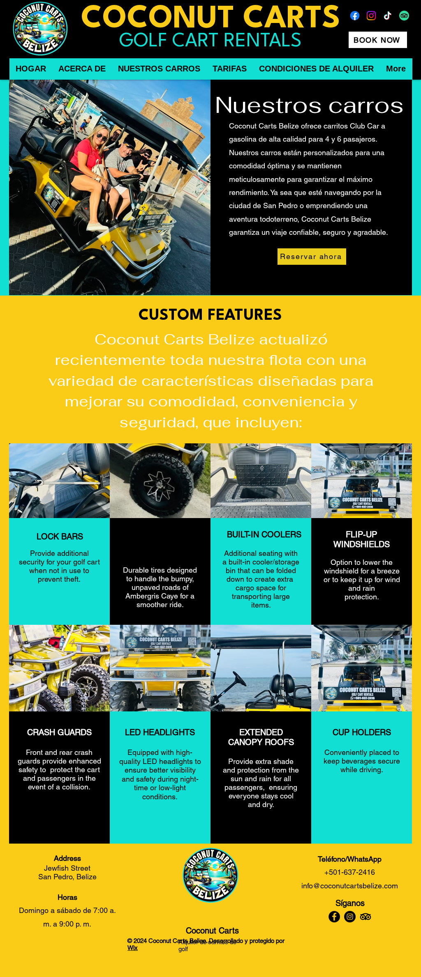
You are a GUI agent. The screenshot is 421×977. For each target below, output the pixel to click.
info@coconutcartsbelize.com (349, 885)
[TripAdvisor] (404, 15)
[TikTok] (388, 15)
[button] (59, 480)
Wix (132, 947)
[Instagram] (371, 15)
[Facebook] (355, 15)
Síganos (350, 903)
